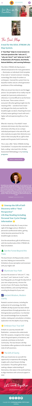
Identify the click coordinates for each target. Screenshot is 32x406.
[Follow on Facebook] (10, 398)
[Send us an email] (19, 398)
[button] (2, 3)
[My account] (29, 2)
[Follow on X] (16, 398)
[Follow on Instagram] (13, 398)
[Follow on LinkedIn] (21, 398)
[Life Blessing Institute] (16, 2)
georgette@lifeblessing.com (16, 389)
